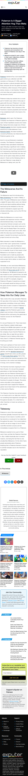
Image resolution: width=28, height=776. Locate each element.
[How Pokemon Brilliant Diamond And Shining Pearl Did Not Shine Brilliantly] (6, 575)
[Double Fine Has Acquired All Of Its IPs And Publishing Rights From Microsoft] (5, 645)
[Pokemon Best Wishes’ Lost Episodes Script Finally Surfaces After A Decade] (20, 558)
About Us (6, 722)
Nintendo (3, 118)
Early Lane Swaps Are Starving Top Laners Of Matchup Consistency (16, 627)
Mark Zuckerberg (5, 197)
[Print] (21, 481)
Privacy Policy (19, 722)
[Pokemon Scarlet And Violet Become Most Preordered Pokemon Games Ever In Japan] (20, 575)
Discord (18, 742)
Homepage (6, 731)
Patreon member (14, 702)
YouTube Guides (20, 744)
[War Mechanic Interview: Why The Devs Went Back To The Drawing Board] (5, 652)
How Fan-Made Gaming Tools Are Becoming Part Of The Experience (18, 633)
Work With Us (20, 747)
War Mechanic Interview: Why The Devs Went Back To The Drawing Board (18, 651)
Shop (4, 742)
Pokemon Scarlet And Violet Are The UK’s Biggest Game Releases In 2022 (6, 565)
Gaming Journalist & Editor (13, 502)
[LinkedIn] (12, 481)
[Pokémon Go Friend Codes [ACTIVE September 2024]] (20, 541)
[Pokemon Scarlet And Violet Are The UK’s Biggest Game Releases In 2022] (6, 558)
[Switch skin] (26, 7)
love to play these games (10, 356)
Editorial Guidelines (6, 727)
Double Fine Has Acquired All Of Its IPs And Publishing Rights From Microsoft (18, 645)
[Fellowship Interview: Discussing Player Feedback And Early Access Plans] (5, 658)
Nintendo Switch (5, 131)
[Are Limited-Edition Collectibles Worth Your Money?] (5, 620)
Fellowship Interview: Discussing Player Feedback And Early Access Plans (18, 658)
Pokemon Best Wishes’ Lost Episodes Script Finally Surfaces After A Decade (20, 565)
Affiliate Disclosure (19, 730)
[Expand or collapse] (25, 184)
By (2, 33)
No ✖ (18, 460)
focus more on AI (14, 270)
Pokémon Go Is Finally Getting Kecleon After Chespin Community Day (6, 548)
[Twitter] (8, 481)
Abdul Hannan (6, 33)
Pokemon (3, 76)
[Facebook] (5, 481)
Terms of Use (19, 727)
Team (4, 724)
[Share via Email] (18, 481)
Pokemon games (5, 127)
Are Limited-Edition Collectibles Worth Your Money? (16, 620)
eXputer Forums (12, 601)
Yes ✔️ (9, 460)
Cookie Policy (19, 724)
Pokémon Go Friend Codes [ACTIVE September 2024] (19, 548)
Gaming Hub (6, 740)
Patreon (5, 744)
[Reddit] (15, 481)
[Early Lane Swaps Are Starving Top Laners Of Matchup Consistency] (5, 627)
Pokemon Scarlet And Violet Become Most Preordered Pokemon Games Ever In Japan (20, 582)
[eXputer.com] (14, 2)
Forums (18, 740)
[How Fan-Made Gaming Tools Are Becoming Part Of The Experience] (5, 634)
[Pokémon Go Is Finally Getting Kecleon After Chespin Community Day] (6, 541)
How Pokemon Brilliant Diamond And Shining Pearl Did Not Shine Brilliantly (6, 582)
